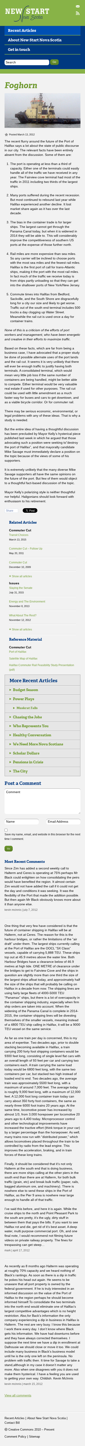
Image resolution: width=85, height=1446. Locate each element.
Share (9, 510)
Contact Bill (78, 7)
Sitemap (34, 1436)
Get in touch (19, 49)
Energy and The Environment (27, 603)
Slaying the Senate (20, 590)
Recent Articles (22, 30)
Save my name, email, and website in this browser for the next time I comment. (42, 837)
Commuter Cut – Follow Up (25, 551)
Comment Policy (15, 1436)
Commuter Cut (20, 564)
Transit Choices (18, 537)
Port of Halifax (17, 651)
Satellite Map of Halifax (23, 658)
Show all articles (20, 576)
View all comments (18, 1395)
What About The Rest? (22, 617)
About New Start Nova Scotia (34, 39)
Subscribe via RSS (78, 13)
